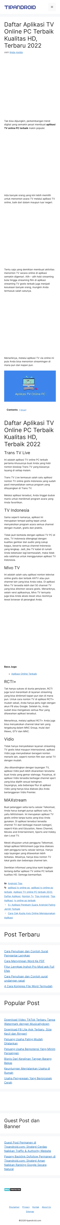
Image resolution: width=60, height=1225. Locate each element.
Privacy (26, 1207)
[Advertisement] (30, 89)
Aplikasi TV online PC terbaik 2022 (32, 892)
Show (22, 410)
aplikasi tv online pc (19, 887)
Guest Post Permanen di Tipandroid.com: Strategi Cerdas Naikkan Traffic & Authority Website (27, 1147)
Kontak (35, 1207)
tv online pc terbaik (25, 900)
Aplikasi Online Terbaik (24, 673)
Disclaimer (14, 1207)
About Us (46, 1207)
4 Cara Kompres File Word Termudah (28, 986)
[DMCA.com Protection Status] (12, 1190)
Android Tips (15, 883)
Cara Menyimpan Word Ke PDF (24, 961)
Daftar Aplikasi (12, 896)
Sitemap (30, 1211)
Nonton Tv (27, 896)
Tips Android (42, 896)
